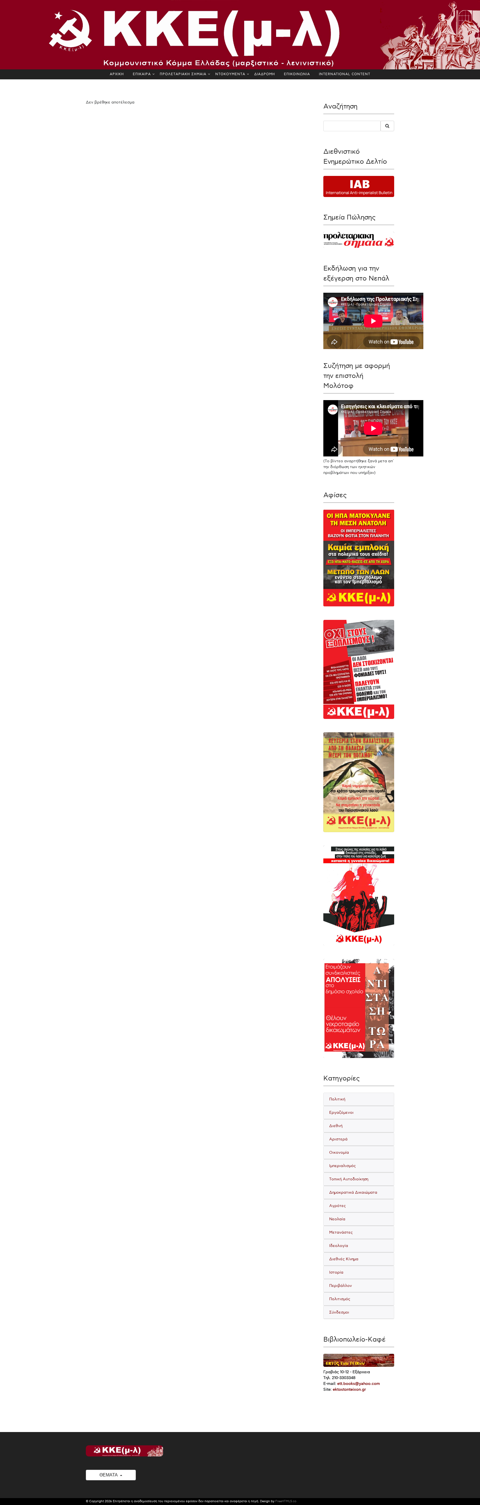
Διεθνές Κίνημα (343, 1259)
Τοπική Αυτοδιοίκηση (348, 1179)
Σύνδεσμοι (339, 1312)
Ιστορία (336, 1272)
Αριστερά (338, 1139)
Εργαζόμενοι (341, 1112)
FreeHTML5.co (285, 1501)
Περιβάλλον (340, 1285)
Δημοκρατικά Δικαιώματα (353, 1192)
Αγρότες (337, 1205)
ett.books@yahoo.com (358, 1383)
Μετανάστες (341, 1232)
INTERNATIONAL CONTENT (344, 74)
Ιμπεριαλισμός (342, 1165)
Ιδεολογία (338, 1245)
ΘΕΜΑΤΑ (109, 1475)
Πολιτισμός (339, 1299)
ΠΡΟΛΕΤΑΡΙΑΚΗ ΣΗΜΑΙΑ (183, 74)
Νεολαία (337, 1219)
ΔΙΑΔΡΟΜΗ (264, 74)
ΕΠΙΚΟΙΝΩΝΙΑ (297, 74)
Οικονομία (339, 1152)
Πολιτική (337, 1099)
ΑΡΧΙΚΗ (117, 74)
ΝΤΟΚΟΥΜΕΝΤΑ (230, 74)
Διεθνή (335, 1125)
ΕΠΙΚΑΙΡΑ (142, 74)
